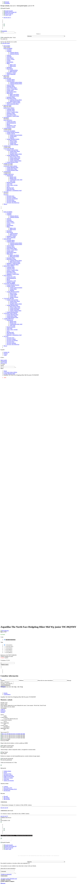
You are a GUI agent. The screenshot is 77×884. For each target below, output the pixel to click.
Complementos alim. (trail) (16, 179)
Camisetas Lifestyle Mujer (16, 82)
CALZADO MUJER (9, 148)
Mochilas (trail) (10, 187)
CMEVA (3, 709)
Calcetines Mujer (11, 79)
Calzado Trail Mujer (14, 159)
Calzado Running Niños (12, 170)
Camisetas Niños (11, 109)
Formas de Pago (7, 773)
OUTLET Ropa (10, 200)
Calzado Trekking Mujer (15, 160)
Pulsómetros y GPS (11, 125)
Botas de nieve (13, 140)
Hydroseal (3, 710)
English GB (13, 12)
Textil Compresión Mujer (13, 104)
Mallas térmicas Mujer (15, 101)
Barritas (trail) (13, 177)
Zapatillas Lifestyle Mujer (16, 154)
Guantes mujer (10, 90)
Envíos (5, 772)
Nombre (3, 680)
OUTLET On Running (12, 198)
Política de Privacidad (9, 776)
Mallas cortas (13, 64)
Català (9, 15)
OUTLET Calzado (11, 197)
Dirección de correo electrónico (45, 680)
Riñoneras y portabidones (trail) (14, 190)
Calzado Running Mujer (12, 162)
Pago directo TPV (8, 787)
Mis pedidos (6, 797)
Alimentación (10, 175)
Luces (8, 186)
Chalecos (9, 55)
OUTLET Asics (10, 196)
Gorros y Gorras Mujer (12, 89)
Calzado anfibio (13, 141)
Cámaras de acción (11, 121)
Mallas (8, 63)
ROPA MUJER (7, 78)
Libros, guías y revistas (12, 185)
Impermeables (10, 62)
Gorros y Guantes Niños (12, 112)
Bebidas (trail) (13, 178)
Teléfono (21, 680)
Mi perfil (6, 796)
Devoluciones (7, 790)
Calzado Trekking (14, 144)
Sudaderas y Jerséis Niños (13, 116)
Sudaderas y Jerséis (11, 72)
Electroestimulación (11, 122)
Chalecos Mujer (10, 85)
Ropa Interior (10, 68)
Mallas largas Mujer (14, 95)
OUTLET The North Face (13, 202)
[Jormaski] (6, 1)
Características (7, 694)
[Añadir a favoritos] (1, 666)
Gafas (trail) (9, 183)
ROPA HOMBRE (8, 48)
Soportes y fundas (11, 127)
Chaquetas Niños (11, 110)
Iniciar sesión (4, 360)
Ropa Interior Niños (11, 114)
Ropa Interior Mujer (11, 98)
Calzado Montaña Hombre (13, 139)
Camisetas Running (14, 53)
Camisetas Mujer (11, 81)
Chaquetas (9, 56)
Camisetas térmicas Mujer (16, 99)
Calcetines (9, 49)
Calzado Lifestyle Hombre (16, 135)
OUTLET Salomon (11, 201)
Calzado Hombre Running (13, 132)
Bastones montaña (11, 182)
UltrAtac (3, 712)
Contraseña (3, 871)
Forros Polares (10, 58)
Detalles (5, 693)
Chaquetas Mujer (11, 86)
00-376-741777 (7, 17)
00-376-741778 (4, 807)
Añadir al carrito (4, 664)
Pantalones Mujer (11, 97)
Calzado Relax (13, 136)
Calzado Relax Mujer (15, 151)
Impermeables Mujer (11, 91)
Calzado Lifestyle (11, 133)
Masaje (8, 124)
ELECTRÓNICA (8, 120)
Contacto (6, 786)
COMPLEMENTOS (9, 174)
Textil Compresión (11, 74)
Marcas (5, 345)
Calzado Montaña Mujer (12, 155)
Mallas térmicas (13, 71)
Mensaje (69, 680)
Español (11, 11)
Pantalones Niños (11, 113)
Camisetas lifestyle (14, 52)
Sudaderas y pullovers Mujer (13, 102)
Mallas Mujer (10, 93)
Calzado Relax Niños (12, 168)
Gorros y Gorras (10, 59)
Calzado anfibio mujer (15, 158)
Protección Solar (10, 189)
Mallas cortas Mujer (14, 94)
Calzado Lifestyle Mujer (12, 150)
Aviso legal (6, 779)
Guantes (9, 60)
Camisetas (9, 51)
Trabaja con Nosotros (9, 780)
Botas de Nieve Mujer (15, 156)
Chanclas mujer (13, 152)
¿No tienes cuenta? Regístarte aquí (9, 878)
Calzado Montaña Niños (12, 167)
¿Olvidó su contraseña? (6, 874)
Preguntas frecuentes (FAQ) (10, 789)
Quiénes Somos (7, 771)
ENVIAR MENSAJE (5, 685)
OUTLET (6, 194)
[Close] (1, 208)
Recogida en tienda (8, 775)
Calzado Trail (13, 143)
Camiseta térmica (14, 70)
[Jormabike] (7, 3)
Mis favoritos (7, 799)
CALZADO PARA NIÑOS (10, 166)
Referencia (3, 655)
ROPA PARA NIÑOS (9, 108)
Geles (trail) (12, 181)
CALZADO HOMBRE (9, 131)
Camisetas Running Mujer (16, 83)
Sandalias (12, 137)
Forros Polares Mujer (12, 87)
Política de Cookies (8, 777)
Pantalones (9, 67)
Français (11, 13)
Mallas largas (13, 66)
